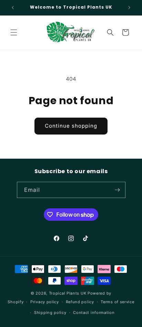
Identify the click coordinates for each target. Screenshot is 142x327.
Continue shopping (71, 125)
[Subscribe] (117, 190)
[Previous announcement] (12, 7)
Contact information (93, 312)
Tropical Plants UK (68, 293)
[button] (13, 32)
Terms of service (117, 301)
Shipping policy (50, 312)
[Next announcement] (129, 7)
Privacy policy (44, 301)
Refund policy (80, 301)
